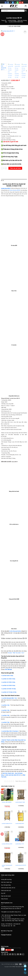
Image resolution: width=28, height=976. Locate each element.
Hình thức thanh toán (6, 882)
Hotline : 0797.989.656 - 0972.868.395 (10, 924)
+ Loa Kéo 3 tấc (5, 710)
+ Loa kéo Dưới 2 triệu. (7, 675)
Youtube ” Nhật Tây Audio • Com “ (16, 652)
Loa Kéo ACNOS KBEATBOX (16, 22)
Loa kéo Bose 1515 (19, 843)
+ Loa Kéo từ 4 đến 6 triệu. (8, 682)
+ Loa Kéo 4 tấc (5, 715)
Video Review (4, 899)
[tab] (14, 180)
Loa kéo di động (12, 20)
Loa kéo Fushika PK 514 (7, 823)
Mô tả (2, 180)
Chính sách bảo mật (6, 890)
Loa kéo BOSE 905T (19, 823)
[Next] (24, 46)
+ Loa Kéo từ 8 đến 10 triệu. (8, 688)
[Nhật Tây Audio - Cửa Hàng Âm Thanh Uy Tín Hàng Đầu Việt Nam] (14, 6)
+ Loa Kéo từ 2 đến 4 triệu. (8, 678)
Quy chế (3, 893)
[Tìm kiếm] (25, 10)
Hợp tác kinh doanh (6, 896)
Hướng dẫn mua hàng (6, 879)
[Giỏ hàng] (25, 6)
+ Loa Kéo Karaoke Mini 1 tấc (9, 698)
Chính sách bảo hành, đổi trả (8, 887)
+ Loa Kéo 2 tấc (5, 705)
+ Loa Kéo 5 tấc (5, 722)
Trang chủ (3, 20)
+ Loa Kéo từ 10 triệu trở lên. (9, 692)
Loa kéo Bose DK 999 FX (20, 865)
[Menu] (2, 6)
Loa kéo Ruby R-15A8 (20, 802)
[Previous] (3, 46)
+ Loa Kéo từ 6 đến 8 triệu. (8, 685)
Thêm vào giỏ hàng (15, 168)
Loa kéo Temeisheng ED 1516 (7, 866)
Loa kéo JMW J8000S (6, 802)
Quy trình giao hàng (6, 885)
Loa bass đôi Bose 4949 (7, 843)
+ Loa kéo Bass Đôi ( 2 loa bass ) (10, 731)
